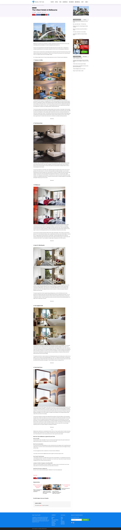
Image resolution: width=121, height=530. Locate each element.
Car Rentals (62, 521)
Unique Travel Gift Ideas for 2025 (78, 70)
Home (33, 5)
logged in (40, 505)
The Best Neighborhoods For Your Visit (79, 68)
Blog (34, 5)
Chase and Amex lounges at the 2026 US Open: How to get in (56, 492)
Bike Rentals (63, 523)
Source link (35, 475)
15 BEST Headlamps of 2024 (77, 58)
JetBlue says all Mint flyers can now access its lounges (47, 492)
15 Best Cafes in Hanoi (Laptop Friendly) (79, 63)
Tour (61, 519)
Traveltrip (34, 12)
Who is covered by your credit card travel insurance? (37, 490)
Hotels (62, 518)
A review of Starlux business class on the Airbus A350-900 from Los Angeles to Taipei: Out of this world (81, 61)
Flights (62, 517)
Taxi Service (63, 522)
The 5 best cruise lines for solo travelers (79, 31)
